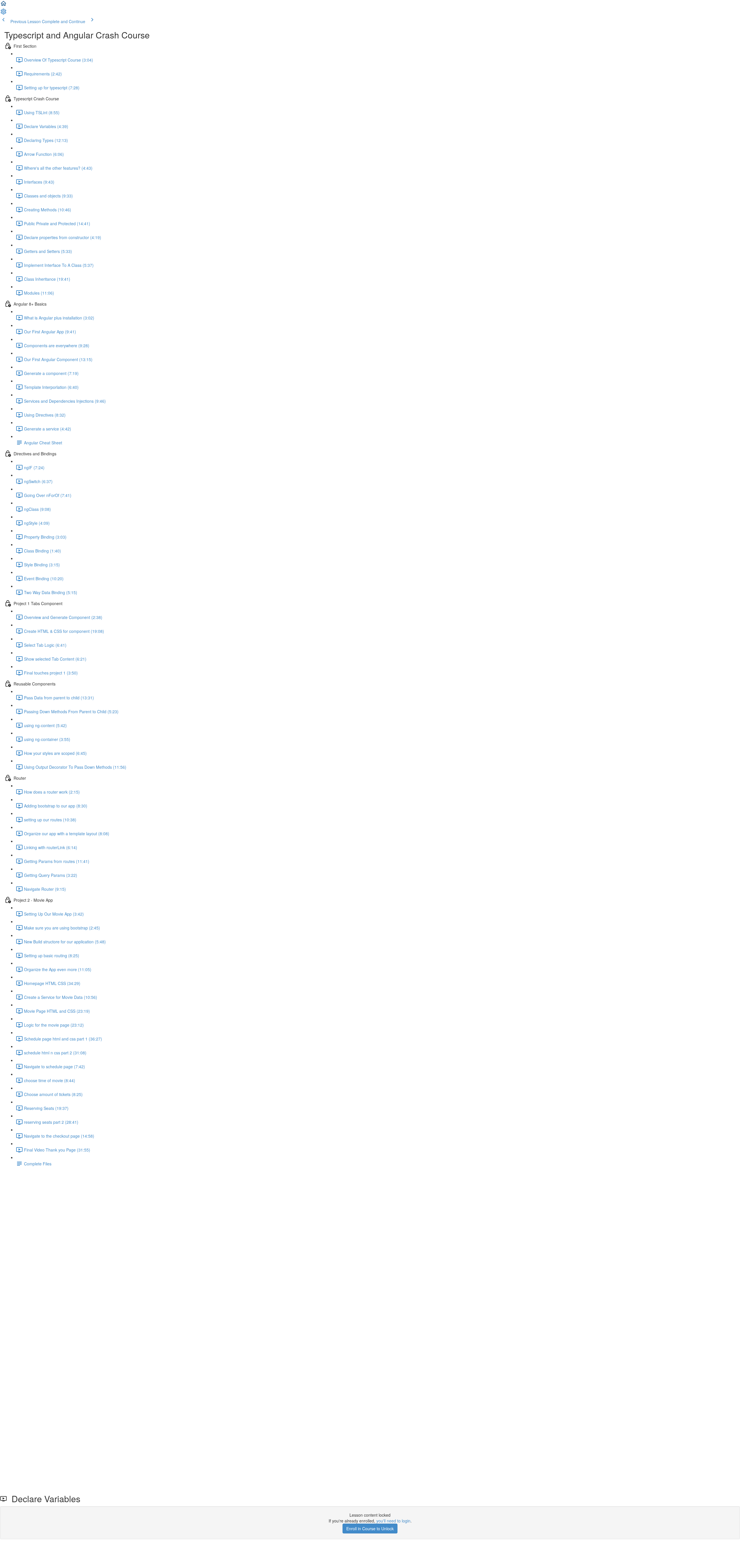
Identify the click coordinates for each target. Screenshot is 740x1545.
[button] (3, 5)
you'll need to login (393, 1521)
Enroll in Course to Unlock (370, 1528)
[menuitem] (3, 13)
